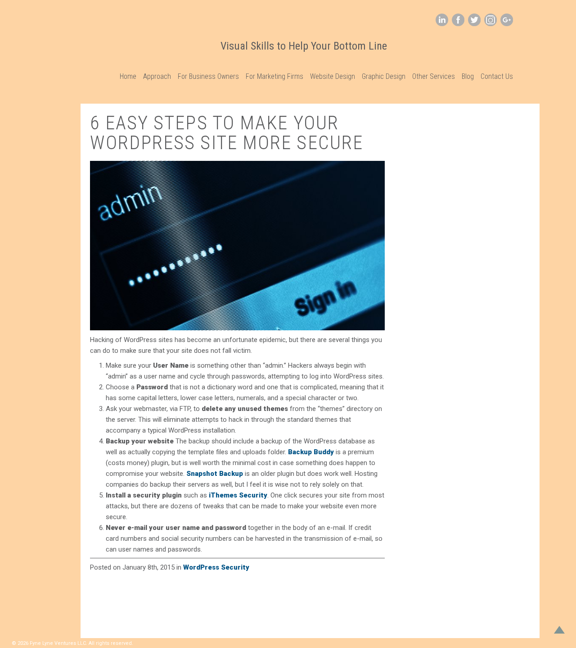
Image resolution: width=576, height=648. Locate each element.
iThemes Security (238, 495)
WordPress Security (216, 567)
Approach (157, 76)
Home (128, 76)
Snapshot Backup (214, 474)
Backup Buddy (311, 452)
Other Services (433, 76)
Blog (468, 76)
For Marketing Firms (274, 76)
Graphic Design (383, 76)
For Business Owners (208, 76)
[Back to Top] (559, 631)
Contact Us (497, 76)
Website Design (332, 76)
